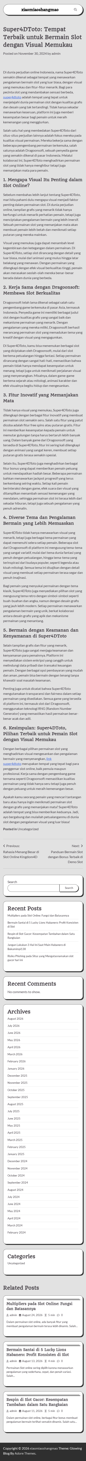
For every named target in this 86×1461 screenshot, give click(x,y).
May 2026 (14, 1040)
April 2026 (14, 1047)
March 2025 (15, 1140)
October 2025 (16, 1090)
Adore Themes (25, 1453)
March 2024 (15, 1225)
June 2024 (14, 1204)
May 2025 (14, 1125)
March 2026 (15, 1054)
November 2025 (18, 1082)
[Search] (75, 9)
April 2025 (14, 1132)
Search (12, 882)
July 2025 (14, 1111)
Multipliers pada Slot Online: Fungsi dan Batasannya (38, 915)
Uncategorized (28, 829)
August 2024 (15, 1189)
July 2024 (14, 1197)
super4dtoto (12, 97)
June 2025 (14, 1118)
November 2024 (18, 1168)
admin (56, 53)
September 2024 (18, 1182)
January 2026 (16, 1068)
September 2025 (18, 1097)
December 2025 (17, 1075)
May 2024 (14, 1211)
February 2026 (17, 1061)
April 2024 (14, 1218)
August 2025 (15, 1104)
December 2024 (17, 1161)
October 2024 (16, 1175)
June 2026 (14, 1032)
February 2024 (17, 1232)
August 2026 (15, 1018)
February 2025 (17, 1147)
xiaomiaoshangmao (40, 9)
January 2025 (16, 1154)
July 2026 (14, 1025)
